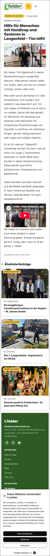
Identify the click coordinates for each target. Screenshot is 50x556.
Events (8, 459)
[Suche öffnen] (28, 6)
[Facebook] (7, 442)
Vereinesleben (11, 464)
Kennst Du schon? (14, 16)
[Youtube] (19, 442)
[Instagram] (13, 442)
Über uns (9, 477)
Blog (7, 468)
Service (8, 472)
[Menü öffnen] (35, 6)
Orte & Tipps (11, 455)
